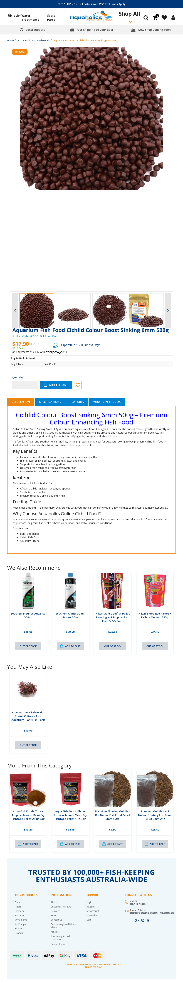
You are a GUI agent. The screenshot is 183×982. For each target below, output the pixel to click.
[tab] (21, 402)
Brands (19, 932)
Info (64, 352)
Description (21, 402)
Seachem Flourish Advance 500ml (28, 615)
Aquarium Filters (29, 541)
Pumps (19, 902)
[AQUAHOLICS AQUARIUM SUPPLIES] (91, 17)
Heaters (19, 911)
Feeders (19, 928)
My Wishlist (92, 915)
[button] (78, 385)
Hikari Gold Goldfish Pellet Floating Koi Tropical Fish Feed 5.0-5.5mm (113, 617)
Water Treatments (30, 18)
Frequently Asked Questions (60, 938)
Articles (55, 931)
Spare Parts (51, 18)
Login (89, 902)
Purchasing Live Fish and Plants (64, 926)
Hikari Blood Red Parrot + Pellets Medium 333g (155, 615)
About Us (56, 902)
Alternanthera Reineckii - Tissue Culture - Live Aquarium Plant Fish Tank (28, 716)
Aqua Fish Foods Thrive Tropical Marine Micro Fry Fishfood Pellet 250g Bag (28, 815)
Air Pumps (20, 924)
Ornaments (21, 919)
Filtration (14, 16)
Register (90, 906)
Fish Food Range (29, 533)
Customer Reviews (61, 906)
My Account (92, 911)
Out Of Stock (28, 646)
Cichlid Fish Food (29, 537)
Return (54, 915)
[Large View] (36, 310)
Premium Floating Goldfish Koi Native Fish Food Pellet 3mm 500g (112, 815)
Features (77, 402)
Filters (18, 906)
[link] (131, 920)
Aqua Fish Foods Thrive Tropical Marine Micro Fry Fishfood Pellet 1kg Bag (70, 815)
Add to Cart (58, 385)
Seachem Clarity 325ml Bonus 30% (70, 615)
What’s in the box (107, 402)
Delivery (55, 911)
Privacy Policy (58, 944)
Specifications (50, 402)
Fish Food (20, 915)
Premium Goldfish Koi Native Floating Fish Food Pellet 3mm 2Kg (155, 815)
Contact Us (56, 919)
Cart (88, 919)
